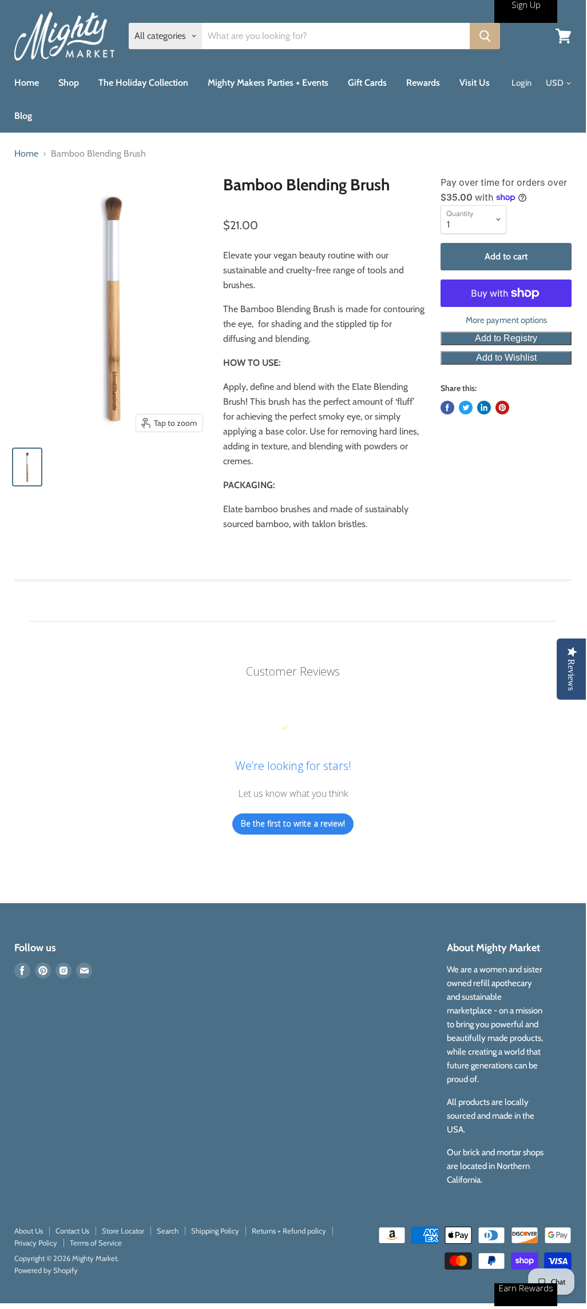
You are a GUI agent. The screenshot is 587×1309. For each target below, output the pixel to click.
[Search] (485, 36)
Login (521, 83)
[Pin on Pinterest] (502, 407)
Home (26, 82)
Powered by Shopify (46, 1270)
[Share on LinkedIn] (484, 407)
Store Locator (123, 1230)
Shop (68, 82)
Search (168, 1230)
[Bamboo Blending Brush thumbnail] (27, 467)
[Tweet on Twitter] (466, 407)
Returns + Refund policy (289, 1230)
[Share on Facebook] (447, 407)
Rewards (423, 82)
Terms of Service (96, 1242)
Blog (23, 115)
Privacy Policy (35, 1242)
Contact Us (72, 1230)
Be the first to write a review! (293, 823)
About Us (28, 1230)
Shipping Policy (215, 1230)
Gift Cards (367, 82)
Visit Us (474, 82)
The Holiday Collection (143, 82)
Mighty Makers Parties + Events (268, 82)
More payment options (506, 320)
